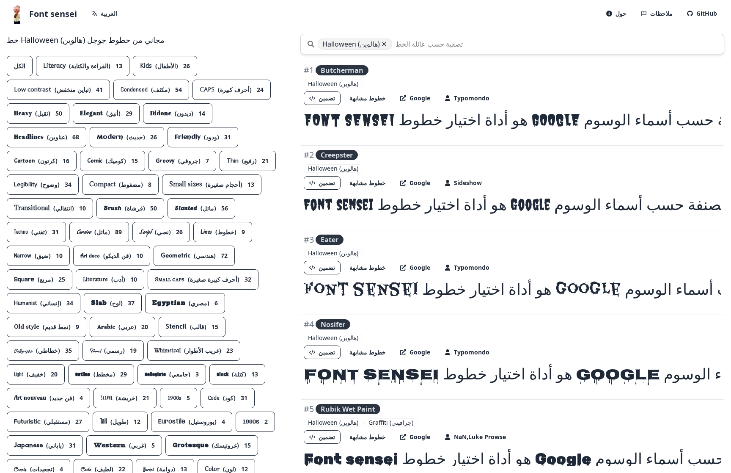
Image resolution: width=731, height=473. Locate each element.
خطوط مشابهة (367, 98)
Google (419, 98)
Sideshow (468, 183)
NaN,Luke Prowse (480, 437)
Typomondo (471, 98)
